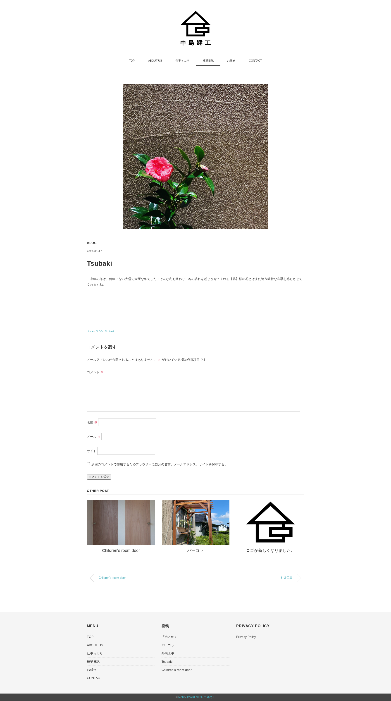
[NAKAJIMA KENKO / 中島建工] (196, 12)
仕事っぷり (182, 60)
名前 (92, 422)
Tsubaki (109, 331)
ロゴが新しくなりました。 (270, 550)
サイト (91, 451)
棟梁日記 (208, 60)
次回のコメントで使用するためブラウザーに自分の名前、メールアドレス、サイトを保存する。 (159, 464)
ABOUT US (155, 60)
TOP (132, 60)
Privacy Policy (246, 637)
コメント (95, 372)
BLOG (92, 243)
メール (93, 436)
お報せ (231, 60)
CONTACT (255, 60)
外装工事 (287, 577)
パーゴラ (195, 550)
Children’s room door (121, 550)
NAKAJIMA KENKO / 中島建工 (196, 697)
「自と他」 (169, 637)
